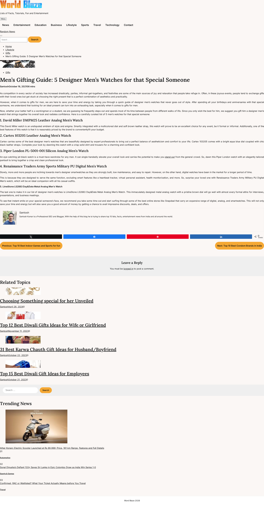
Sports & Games (7, 474)
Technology (112, 25)
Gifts (8, 72)
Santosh (4, 86)
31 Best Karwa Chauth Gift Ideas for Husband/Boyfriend (58, 349)
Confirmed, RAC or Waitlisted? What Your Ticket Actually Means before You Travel (43, 483)
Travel (97, 25)
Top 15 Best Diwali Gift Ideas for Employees (44, 373)
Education (40, 25)
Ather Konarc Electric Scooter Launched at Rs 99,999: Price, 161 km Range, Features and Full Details (52, 448)
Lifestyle (71, 25)
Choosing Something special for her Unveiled (46, 301)
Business (56, 25)
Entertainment (21, 25)
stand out (170, 157)
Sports (85, 25)
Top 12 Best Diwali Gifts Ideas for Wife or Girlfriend (53, 325)
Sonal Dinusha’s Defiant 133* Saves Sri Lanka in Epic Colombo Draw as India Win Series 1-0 (48, 467)
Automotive (5, 458)
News (5, 25)
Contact (128, 25)
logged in (128, 268)
